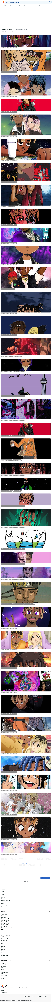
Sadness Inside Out (5, 955)
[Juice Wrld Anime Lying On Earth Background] (26, 149)
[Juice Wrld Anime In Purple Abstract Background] (26, 254)
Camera (2, 947)
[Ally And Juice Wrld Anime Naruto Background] (26, 60)
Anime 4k (3, 949)
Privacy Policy (27, 996)
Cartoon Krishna (4, 980)
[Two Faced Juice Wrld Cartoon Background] (26, 557)
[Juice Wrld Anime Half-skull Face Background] (26, 216)
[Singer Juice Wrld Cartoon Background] (26, 346)
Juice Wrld (3, 915)
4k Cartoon (3, 973)
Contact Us (4, 992)
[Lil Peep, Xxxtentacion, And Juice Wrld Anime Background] (26, 85)
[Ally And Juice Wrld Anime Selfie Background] (26, 743)
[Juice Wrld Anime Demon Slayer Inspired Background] (26, 234)
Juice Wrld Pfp (4, 926)
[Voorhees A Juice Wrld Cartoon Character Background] (26, 468)
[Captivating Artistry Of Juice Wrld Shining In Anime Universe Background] (26, 277)
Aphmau (3, 970)
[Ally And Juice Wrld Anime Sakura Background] (26, 803)
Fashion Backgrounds (23, 5)
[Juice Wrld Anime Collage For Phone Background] (26, 681)
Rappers (3, 897)
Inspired (2, 894)
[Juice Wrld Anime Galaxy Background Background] (26, 616)
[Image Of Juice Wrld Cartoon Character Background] (26, 499)
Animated (3, 889)
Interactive (3, 963)
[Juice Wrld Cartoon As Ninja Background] (26, 428)
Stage (2, 903)
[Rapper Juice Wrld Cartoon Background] (26, 517)
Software (3, 967)
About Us (3, 990)
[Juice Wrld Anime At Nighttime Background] (26, 302)
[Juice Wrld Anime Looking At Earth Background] (26, 827)
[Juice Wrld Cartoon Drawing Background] (26, 538)
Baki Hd (2, 978)
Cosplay (2, 969)
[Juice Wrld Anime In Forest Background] (26, 40)
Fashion (2, 891)
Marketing (3, 895)
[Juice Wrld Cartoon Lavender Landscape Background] (26, 572)
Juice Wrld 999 (4, 921)
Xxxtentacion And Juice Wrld (7, 927)
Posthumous (4, 914)
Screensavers (4, 966)
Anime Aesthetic (4, 944)
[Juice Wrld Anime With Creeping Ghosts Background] (26, 704)
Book (2, 943)
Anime (2, 941)
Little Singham (4, 975)
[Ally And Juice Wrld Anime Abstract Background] (26, 847)
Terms (33, 996)
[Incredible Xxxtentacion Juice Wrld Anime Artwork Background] (26, 592)
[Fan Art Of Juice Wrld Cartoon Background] (26, 448)
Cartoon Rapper (4, 904)
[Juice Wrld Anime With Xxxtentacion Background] (26, 763)
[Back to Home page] (2, 2)
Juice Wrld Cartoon (5, 923)
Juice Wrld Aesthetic (5, 920)
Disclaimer (40, 996)
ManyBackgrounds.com (7, 29)
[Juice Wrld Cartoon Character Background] (26, 364)
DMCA (46, 996)
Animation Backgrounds (38, 5)
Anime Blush (3, 917)
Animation (3, 892)
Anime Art (3, 946)
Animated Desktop (5, 964)
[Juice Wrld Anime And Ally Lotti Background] (26, 124)
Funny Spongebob (5, 972)
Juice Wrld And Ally (5, 918)
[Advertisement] (26, 18)
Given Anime (3, 929)
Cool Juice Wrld (4, 924)
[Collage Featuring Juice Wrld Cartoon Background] (26, 409)
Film (2, 952)
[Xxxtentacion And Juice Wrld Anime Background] (26, 325)
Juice (2, 906)
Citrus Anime (4, 940)
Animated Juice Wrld (5, 900)
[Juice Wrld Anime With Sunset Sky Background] (26, 659)
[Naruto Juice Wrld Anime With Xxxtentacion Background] (26, 723)
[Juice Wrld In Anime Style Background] (26, 195)
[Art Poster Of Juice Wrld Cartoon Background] (26, 384)
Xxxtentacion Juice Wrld (6, 938)
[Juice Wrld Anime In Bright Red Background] (26, 104)
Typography (3, 950)
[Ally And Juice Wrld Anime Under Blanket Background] (26, 639)
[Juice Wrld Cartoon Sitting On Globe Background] (26, 483)
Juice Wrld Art (4, 931)
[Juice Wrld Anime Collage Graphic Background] (26, 172)
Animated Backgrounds (9, 5)
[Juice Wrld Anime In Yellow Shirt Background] (26, 781)
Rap (2, 898)
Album (2, 901)
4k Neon (2, 976)
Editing (2, 954)
